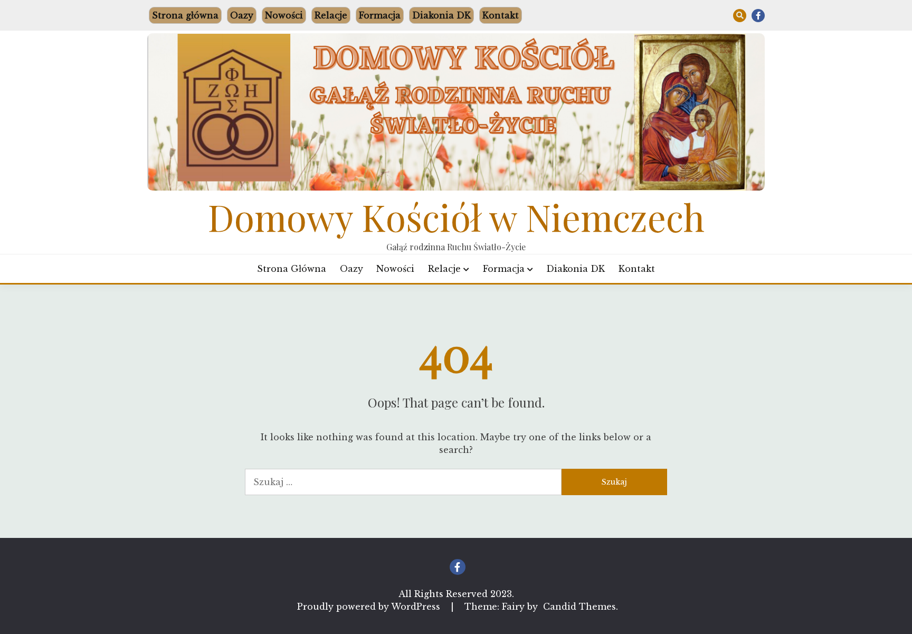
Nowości (284, 15)
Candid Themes (579, 606)
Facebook (758, 15)
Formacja (380, 15)
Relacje (331, 15)
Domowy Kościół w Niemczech (456, 216)
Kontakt (500, 15)
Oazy (241, 15)
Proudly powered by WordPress (370, 606)
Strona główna (185, 15)
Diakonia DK (441, 15)
